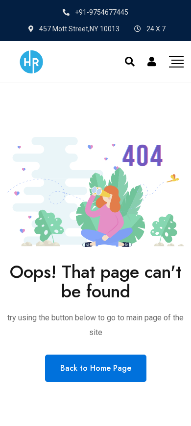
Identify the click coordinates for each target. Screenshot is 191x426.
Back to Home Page (95, 368)
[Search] (130, 61)
